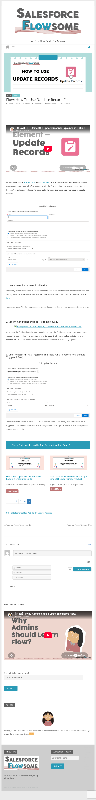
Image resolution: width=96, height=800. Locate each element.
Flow (9, 95)
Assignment (44, 182)
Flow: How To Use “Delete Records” (17, 525)
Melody (27, 103)
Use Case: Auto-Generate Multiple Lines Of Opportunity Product (69, 477)
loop (8, 298)
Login (88, 544)
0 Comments (38, 103)
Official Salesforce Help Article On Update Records (29, 513)
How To (16, 95)
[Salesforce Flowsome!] (7, 47)
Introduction (29, 182)
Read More (12, 491)
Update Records (64, 103)
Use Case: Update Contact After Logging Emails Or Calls (24, 477)
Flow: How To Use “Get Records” (79, 525)
